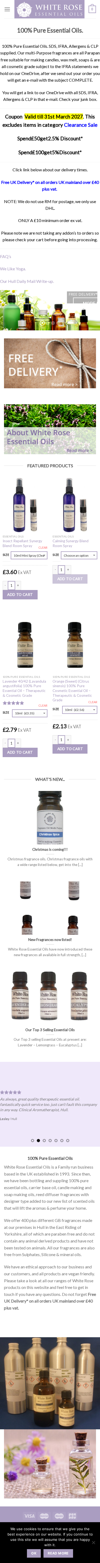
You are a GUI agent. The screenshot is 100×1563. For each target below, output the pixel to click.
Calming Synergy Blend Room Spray (71, 543)
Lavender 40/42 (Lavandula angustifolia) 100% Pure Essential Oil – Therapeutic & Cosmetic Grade (24, 688)
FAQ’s (5, 256)
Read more (58, 1553)
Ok (34, 1553)
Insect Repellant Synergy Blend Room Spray (22, 543)
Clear (42, 547)
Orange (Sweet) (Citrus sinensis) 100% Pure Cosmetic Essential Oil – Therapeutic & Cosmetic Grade (72, 690)
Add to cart (20, 594)
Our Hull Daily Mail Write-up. (27, 281)
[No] (93, 1544)
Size (6, 554)
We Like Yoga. (13, 268)
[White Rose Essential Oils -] (49, 9)
